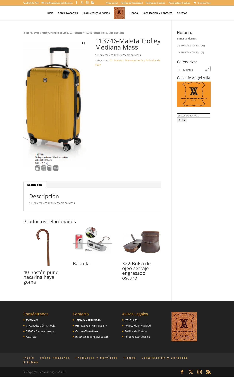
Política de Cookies (155, 3)
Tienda (133, 13)
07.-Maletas (76, 32)
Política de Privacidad (132, 3)
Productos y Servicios (96, 13)
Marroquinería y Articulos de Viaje (49, 32)
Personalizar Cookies (179, 3)
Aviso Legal (112, 3)
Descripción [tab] (34, 184)
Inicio (50, 13)
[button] (83, 43)
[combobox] (194, 68)
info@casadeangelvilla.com (92, 336)
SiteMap (182, 13)
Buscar (182, 120)
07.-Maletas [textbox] (193, 70)
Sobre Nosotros (68, 13)
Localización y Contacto (157, 13)
